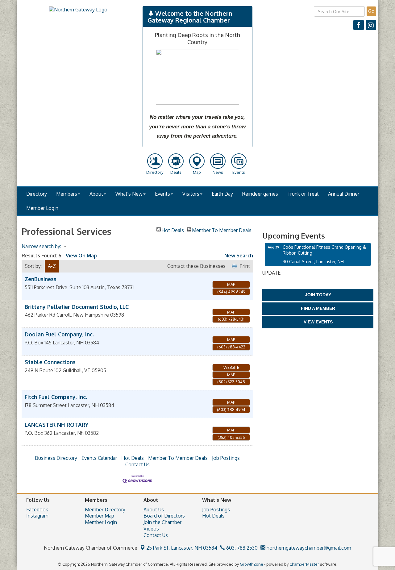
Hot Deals (172, 229)
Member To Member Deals (222, 229)
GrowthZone (251, 564)
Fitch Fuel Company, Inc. (56, 396)
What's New (129, 194)
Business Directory (56, 458)
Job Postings (226, 458)
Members (66, 194)
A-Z (52, 266)
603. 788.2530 (241, 548)
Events (162, 194)
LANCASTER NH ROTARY (56, 424)
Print (245, 266)
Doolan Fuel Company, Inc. (59, 334)
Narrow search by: (41, 246)
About (96, 194)
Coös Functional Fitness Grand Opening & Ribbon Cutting (324, 249)
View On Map (81, 255)
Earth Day (222, 194)
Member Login (42, 208)
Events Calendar (99, 458)
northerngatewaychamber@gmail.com (308, 548)
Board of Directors (164, 516)
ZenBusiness (40, 279)
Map (231, 284)
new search (238, 255)
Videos (151, 529)
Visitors (190, 194)
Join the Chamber (162, 522)
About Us (153, 509)
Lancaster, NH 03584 (181, 548)
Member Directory (105, 509)
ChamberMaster (304, 564)
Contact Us (137, 464)
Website (231, 367)
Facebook (37, 509)
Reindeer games (260, 194)
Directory (36, 194)
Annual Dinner (343, 194)
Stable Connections (50, 362)
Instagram (37, 516)
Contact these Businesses (196, 266)
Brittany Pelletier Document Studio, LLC (77, 306)
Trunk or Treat (303, 194)
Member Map (99, 516)
